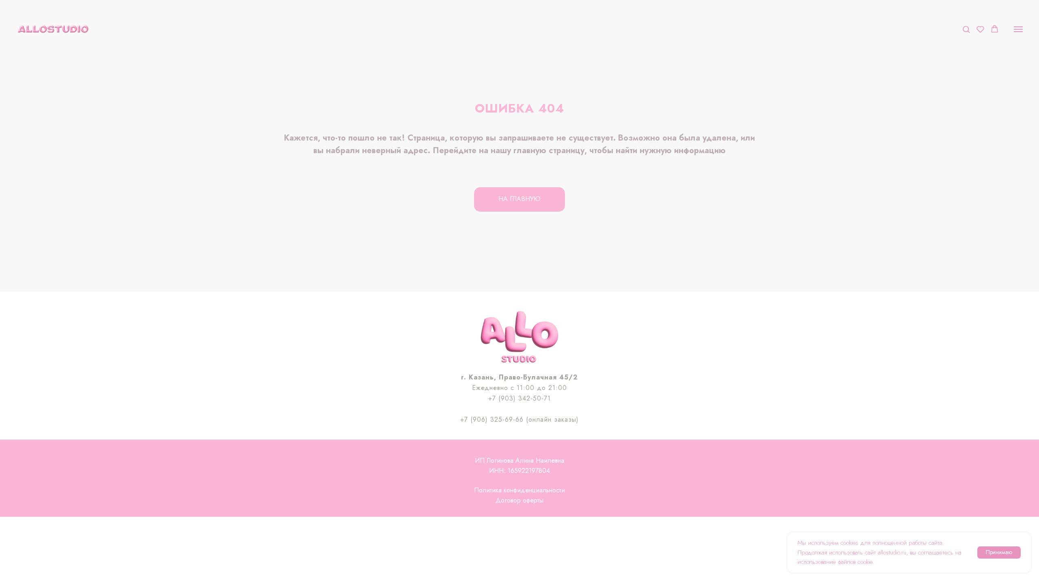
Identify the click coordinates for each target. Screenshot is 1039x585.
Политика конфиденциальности (519, 490)
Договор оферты (519, 500)
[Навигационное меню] (1018, 29)
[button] (966, 29)
